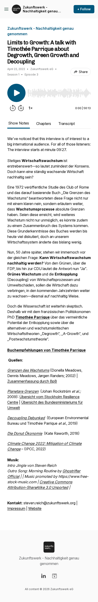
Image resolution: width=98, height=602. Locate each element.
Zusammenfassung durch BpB (32, 381)
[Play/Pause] (16, 93)
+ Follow (84, 9)
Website (34, 508)
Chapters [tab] (43, 123)
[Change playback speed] (30, 108)
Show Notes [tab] (18, 123)
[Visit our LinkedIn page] (43, 576)
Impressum (16, 508)
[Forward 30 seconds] (21, 108)
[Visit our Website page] (54, 576)
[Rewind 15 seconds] (13, 108)
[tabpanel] (49, 326)
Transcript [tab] (66, 123)
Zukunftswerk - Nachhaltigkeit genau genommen (40, 9)
